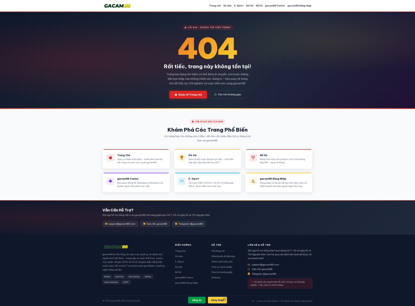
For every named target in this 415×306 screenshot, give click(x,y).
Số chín (227, 5)
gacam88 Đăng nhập (299, 5)
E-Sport (238, 5)
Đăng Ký (197, 300)
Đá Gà (249, 5)
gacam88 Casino (275, 5)
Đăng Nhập (217, 300)
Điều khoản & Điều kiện (223, 256)
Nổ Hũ (259, 5)
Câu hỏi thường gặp (229, 94)
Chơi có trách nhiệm (221, 266)
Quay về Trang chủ (190, 94)
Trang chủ (215, 5)
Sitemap (215, 277)
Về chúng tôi (218, 250)
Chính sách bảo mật (222, 261)
